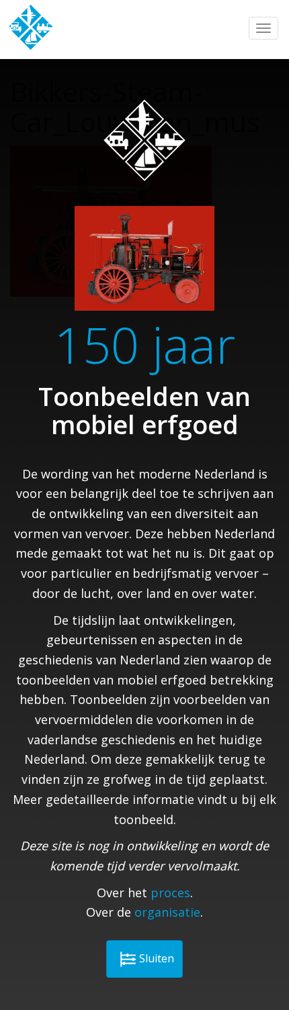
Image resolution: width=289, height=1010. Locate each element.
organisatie (167, 912)
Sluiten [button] (156, 958)
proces (170, 893)
